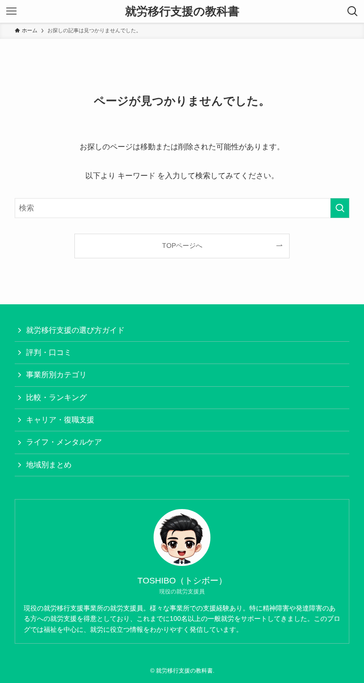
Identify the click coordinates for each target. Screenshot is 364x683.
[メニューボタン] (11, 11)
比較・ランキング (56, 397)
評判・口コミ (49, 352)
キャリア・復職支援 (60, 420)
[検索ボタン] (352, 11)
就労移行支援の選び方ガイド (75, 330)
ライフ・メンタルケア (64, 442)
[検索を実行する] (339, 208)
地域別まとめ (49, 465)
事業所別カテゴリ (56, 375)
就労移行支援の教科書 (182, 11)
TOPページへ (182, 245)
